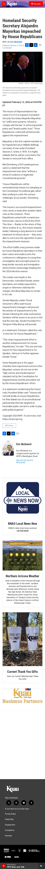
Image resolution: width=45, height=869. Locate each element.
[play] (3, 866)
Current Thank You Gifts (22, 672)
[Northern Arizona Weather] (22, 555)
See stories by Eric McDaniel (24, 461)
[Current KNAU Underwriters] (22, 695)
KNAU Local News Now (22, 524)
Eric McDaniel (16, 42)
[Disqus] (22, 745)
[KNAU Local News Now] (22, 498)
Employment (10, 825)
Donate (37, 4)
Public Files (9, 819)
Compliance (9, 830)
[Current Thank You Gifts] (22, 639)
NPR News (9, 425)
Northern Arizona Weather (22, 576)
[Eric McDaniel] (8, 448)
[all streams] (41, 866)
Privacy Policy (10, 814)
